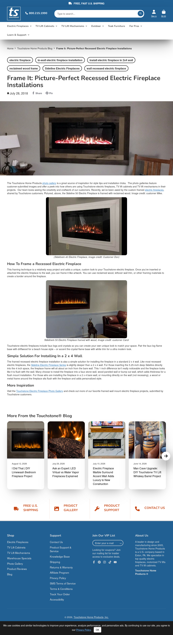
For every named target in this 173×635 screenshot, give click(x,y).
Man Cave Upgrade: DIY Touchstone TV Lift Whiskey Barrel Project (147, 472)
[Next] (166, 456)
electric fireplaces (154, 189)
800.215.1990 (38, 13)
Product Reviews (17, 569)
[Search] (140, 13)
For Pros (134, 26)
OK (97, 629)
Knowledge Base (60, 556)
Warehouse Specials (19, 558)
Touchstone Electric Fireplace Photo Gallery (39, 391)
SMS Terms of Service (63, 583)
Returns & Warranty (61, 567)
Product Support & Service (60, 549)
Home (10, 48)
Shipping (55, 562)
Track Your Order (60, 594)
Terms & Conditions (61, 589)
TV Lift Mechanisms (72, 26)
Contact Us (56, 542)
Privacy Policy (58, 578)
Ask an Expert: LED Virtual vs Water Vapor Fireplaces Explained (65, 472)
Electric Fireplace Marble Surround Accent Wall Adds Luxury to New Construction (103, 476)
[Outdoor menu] (103, 26)
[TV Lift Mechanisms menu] (86, 26)
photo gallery (49, 183)
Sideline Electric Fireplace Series (48, 365)
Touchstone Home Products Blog (34, 48)
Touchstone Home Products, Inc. (91, 617)
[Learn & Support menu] (28, 35)
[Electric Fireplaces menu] (31, 26)
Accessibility (57, 599)
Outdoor (96, 26)
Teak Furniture (116, 26)
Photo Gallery (15, 563)
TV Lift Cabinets (44, 26)
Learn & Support (16, 35)
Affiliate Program (59, 572)
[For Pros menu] (141, 26)
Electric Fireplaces (18, 26)
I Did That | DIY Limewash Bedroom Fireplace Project (24, 472)
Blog (9, 574)
